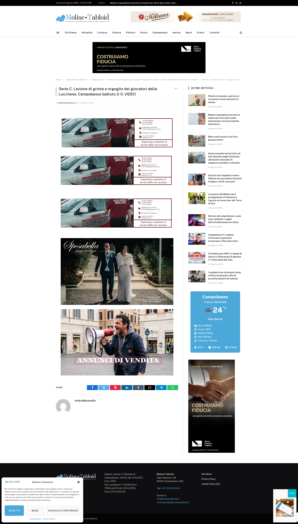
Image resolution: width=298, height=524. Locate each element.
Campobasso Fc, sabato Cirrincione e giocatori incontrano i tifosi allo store (223, 238)
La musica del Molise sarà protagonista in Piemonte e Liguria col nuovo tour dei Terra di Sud (225, 199)
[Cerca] (240, 32)
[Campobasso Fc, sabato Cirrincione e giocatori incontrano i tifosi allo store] (196, 239)
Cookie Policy (35, 519)
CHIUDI (292, 493)
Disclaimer (206, 474)
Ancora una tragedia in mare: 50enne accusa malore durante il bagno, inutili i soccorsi (225, 178)
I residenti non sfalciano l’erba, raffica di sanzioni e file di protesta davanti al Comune (224, 275)
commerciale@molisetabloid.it (173, 502)
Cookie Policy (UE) (210, 484)
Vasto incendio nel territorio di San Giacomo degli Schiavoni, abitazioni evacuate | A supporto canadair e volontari (224, 158)
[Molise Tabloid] (87, 17)
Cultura (116, 32)
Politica (130, 32)
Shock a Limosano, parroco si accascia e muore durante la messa (223, 99)
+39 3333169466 (170, 488)
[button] (78, 482)
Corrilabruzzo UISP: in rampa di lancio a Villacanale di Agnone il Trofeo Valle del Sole (225, 256)
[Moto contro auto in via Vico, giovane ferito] (196, 141)
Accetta (14, 510)
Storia (143, 32)
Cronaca (102, 32)
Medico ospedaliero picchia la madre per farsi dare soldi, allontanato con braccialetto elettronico (224, 119)
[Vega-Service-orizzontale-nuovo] (116, 183)
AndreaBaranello (67, 103)
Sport (188, 32)
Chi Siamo (71, 32)
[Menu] (58, 32)
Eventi (200, 32)
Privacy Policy (49, 519)
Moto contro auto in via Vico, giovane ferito (154, 3)
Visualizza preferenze (63, 510)
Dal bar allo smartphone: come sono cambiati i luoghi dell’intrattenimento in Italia (224, 219)
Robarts (93, 518)
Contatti (214, 32)
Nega (35, 510)
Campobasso (160, 32)
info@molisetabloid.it (168, 498)
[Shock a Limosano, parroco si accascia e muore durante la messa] (196, 100)
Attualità (87, 32)
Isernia (177, 32)
